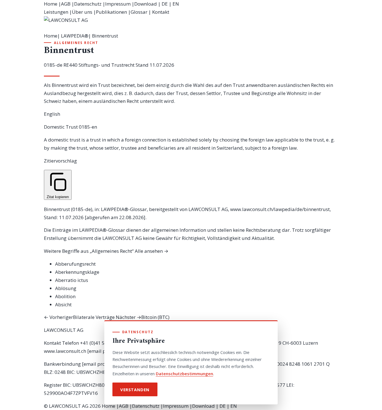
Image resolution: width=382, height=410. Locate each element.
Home (50, 4)
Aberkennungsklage (77, 272)
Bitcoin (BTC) (142, 317)
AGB (65, 4)
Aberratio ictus (71, 280)
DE (165, 4)
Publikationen (111, 12)
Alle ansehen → (151, 251)
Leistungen (56, 12)
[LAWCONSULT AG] (191, 24)
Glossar (139, 12)
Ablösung (65, 288)
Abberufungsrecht (75, 264)
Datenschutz (88, 4)
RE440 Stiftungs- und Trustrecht (99, 65)
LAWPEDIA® (74, 36)
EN (176, 4)
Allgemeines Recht (76, 43)
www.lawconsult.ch (65, 351)
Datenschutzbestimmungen (184, 373)
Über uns (82, 12)
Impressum (118, 4)
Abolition (65, 296)
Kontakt (160, 12)
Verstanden (135, 389)
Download (145, 4)
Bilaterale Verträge (79, 317)
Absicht (63, 304)
